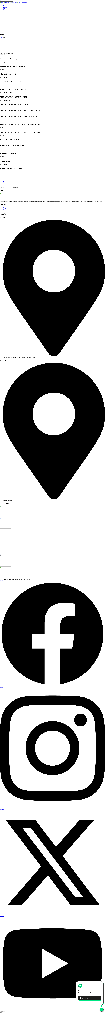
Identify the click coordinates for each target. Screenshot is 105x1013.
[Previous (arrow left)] (0, 1012)
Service (4, 8)
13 (3, 183)
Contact (4, 9)
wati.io (92, 1003)
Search (15, 187)
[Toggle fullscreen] (2, 1011)
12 (3, 182)
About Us (5, 7)
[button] (89, 998)
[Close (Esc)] (4, 1011)
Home (4, 5)
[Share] (3, 1011)
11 (3, 181)
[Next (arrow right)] (2, 1012)
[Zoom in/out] (0, 1011)
